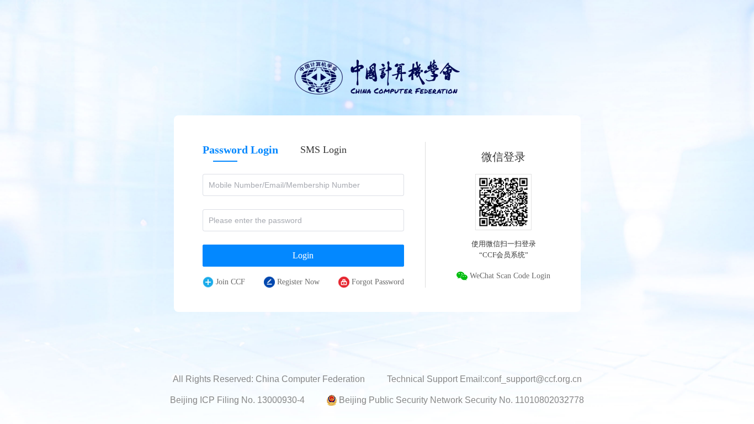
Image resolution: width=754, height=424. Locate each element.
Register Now (298, 282)
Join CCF (230, 282)
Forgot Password (378, 282)
